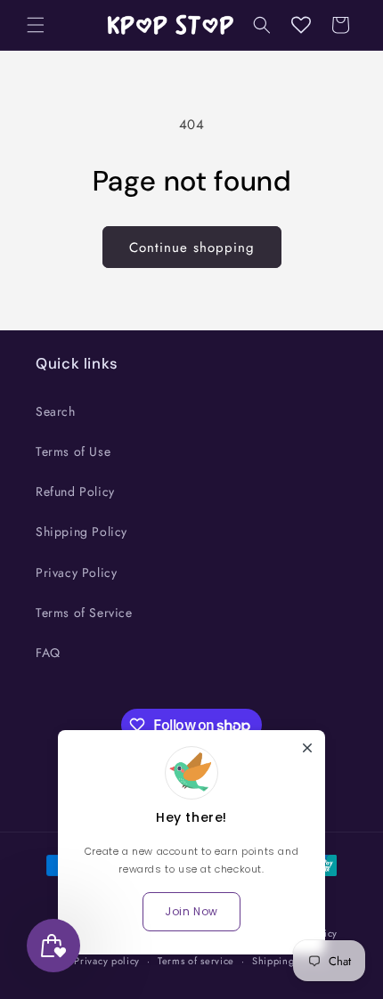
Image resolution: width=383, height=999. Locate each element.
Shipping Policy (81, 531)
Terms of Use (73, 451)
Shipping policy (289, 961)
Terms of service (196, 961)
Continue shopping (192, 247)
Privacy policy (107, 961)
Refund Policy (75, 491)
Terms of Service (84, 612)
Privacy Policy (76, 572)
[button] (35, 25)
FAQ (48, 653)
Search (56, 411)
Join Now (191, 911)
